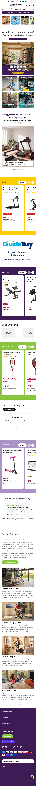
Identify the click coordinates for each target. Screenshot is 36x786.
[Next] (32, 147)
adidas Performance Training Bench (10, 279)
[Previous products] (29, 182)
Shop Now (25, 13)
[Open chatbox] (32, 776)
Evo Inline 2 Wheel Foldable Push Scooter (12, 452)
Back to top (18, 705)
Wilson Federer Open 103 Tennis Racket (11, 353)
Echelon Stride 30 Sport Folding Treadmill (11, 189)
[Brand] (8, 333)
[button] (33, 5)
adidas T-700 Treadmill (16, 162)
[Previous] (4, 147)
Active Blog (7, 736)
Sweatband (8, 766)
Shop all (22, 182)
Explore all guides (10, 562)
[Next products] (32, 182)
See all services (9, 409)
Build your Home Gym (18, 39)
